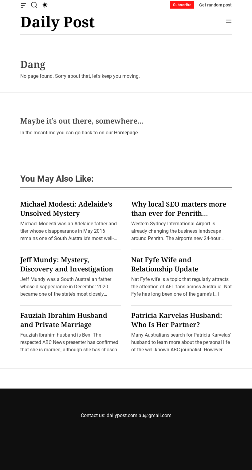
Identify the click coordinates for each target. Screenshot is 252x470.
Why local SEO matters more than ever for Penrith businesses (178, 213)
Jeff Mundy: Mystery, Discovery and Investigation (66, 264)
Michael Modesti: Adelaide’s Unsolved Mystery (66, 208)
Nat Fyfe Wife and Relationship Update (164, 264)
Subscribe (182, 5)
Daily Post (57, 21)
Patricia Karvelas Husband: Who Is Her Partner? (176, 319)
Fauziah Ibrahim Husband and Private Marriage (63, 319)
